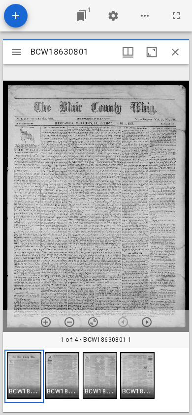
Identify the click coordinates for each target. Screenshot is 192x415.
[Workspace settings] (113, 16)
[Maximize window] (151, 52)
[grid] (96, 380)
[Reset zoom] (93, 322)
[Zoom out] (69, 322)
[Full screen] (176, 16)
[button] (24, 376)
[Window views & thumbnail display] (128, 52)
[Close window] (175, 52)
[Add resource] (16, 16)
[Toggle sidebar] (17, 52)
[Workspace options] (145, 16)
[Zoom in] (46, 322)
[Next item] (147, 322)
